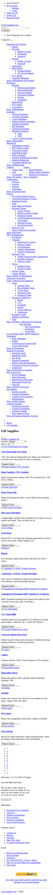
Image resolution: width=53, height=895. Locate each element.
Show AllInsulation (15, 141)
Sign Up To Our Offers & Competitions (24, 862)
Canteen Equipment (20, 394)
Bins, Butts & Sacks (20, 413)
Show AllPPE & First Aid (18, 387)
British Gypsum (24, 51)
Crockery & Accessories (22, 396)
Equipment (29, 329)
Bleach (4, 553)
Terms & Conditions (15, 820)
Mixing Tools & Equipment (24, 363)
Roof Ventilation (19, 339)
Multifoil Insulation (20, 131)
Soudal (20, 307)
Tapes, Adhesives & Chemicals (20, 281)
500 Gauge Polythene (11, 513)
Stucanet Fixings (24, 223)
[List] (2, 437)
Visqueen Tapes (24, 293)
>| (7, 773)
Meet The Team (13, 840)
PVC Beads (17, 76)
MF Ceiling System (20, 148)
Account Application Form (18, 842)
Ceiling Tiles (17, 170)
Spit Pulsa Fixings (25, 225)
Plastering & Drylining (16, 44)
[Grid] (5, 437)
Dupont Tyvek (18, 254)
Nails (14, 203)
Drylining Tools (19, 353)
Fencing (15, 184)
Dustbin (4, 693)
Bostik (20, 300)
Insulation (11, 112)
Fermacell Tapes (24, 295)
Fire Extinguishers (32, 326)
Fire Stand (6, 713)
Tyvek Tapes (22, 290)
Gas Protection (23, 247)
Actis (19, 133)
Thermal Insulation (20, 114)
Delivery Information (16, 815)
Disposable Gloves (9, 673)
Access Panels (13, 334)
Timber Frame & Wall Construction (32, 256)
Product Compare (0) (10, 439)
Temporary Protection (16, 278)
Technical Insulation (20, 129)
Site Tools (16, 358)
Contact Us (11, 833)
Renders (15, 85)
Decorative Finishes (25, 95)
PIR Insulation (18, 126)
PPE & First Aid (14, 372)
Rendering (11, 83)
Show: (4, 444)
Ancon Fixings (23, 211)
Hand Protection (19, 377)
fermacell (21, 56)
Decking (15, 182)
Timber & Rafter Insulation (23, 121)
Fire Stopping (25, 324)
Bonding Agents (19, 314)
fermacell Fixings (24, 215)
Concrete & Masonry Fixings (24, 199)
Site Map (10, 838)
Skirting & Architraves (38, 174)
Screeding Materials (20, 78)
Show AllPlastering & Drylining (20, 80)
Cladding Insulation (20, 124)
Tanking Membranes (26, 249)
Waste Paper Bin (9, 492)
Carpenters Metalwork (21, 162)
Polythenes (16, 237)
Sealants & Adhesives (21, 298)
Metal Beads (17, 68)
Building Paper (23, 266)
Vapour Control (24, 244)
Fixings (10, 194)
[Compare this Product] (19, 464)
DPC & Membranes (15, 235)
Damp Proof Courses (26, 242)
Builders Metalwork (20, 160)
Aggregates (17, 66)
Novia (14, 264)
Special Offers (13, 855)
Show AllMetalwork (15, 165)
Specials (34, 416)
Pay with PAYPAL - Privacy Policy (22, 860)
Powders (15, 49)
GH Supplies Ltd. (8, 891)
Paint (14, 319)
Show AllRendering (15, 109)
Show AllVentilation (15, 348)
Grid (14, 172)
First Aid (15, 384)
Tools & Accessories (15, 351)
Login (14, 10)
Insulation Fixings (19, 201)
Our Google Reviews (16, 822)
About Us (11, 812)
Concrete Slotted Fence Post (14, 634)
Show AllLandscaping (16, 191)
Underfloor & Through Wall (24, 343)
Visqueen (16, 240)
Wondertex (22, 54)
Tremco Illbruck (19, 273)
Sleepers (15, 187)
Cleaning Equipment (21, 408)
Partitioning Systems (20, 145)
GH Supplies (12, 425)
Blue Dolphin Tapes (26, 288)
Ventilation (11, 336)
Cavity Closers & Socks (22, 138)
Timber (26, 167)
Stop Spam (11, 865)
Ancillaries (22, 100)
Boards (15, 47)
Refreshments (18, 399)
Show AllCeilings (14, 177)
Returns (10, 835)
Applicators (22, 312)
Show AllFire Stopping (29, 334)
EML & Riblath (18, 155)
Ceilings (10, 167)
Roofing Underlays (25, 259)
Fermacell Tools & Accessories (25, 365)
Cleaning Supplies (14, 404)
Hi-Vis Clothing (19, 375)
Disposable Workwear (21, 382)
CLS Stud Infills (8, 614)
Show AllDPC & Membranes (19, 276)
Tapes (14, 283)
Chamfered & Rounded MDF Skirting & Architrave (25, 594)
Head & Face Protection (22, 380)
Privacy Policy (13, 817)
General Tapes (23, 285)
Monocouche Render (26, 88)
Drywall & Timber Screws (23, 196)
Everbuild (21, 305)
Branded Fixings (19, 208)
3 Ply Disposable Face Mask (14, 452)
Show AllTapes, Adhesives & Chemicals (24, 322)
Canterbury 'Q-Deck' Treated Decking (19, 573)
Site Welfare (12, 389)
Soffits (15, 341)
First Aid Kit (7, 731)
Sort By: (4, 441)
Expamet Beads (24, 71)
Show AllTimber (30, 177)
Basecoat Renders (25, 90)
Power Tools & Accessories (24, 230)
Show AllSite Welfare (16, 401)
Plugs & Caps (18, 228)
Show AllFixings (14, 232)
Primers (15, 59)
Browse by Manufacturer (17, 853)
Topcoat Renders (24, 92)
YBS (19, 136)
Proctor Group (18, 271)
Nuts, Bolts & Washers (22, 206)
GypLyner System (20, 150)
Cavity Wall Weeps (20, 346)
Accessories (17, 107)
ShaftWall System (19, 153)
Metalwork (11, 143)
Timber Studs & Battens (39, 172)
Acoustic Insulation (20, 117)
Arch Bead (6, 533)
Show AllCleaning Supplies (18, 416)
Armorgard (16, 367)
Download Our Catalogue (18, 810)
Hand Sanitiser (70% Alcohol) (15, 472)
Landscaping (12, 179)
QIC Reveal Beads (25, 73)
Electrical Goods (19, 392)
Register (15, 8)
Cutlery (4, 655)
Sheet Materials (35, 170)
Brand (9, 423)
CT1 (19, 302)
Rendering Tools (19, 355)
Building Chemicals (20, 317)
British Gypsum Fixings (27, 213)
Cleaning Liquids (19, 411)
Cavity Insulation (19, 119)
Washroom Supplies (20, 406)
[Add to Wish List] (17, 464)
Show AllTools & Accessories (19, 370)
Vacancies (11, 858)
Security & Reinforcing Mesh (24, 158)
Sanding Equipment (20, 360)
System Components (26, 252)
